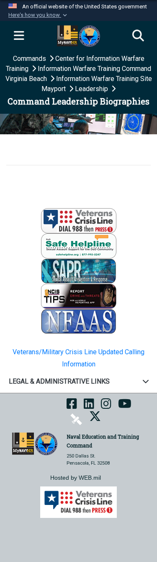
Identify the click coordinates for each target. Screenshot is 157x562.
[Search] (138, 36)
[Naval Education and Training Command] (35, 443)
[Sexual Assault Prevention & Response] (78, 270)
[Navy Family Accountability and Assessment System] (78, 321)
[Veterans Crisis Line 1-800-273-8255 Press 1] (78, 220)
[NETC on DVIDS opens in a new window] (76, 419)
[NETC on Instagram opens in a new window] (106, 406)
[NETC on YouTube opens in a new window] (124, 406)
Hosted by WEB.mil (75, 477)
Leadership (92, 89)
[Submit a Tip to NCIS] (78, 296)
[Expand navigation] (19, 36)
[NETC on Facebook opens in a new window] (72, 406)
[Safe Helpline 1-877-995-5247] (78, 245)
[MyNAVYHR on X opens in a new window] (95, 419)
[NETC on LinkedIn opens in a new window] (89, 406)
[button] (38, 15)
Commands (30, 59)
